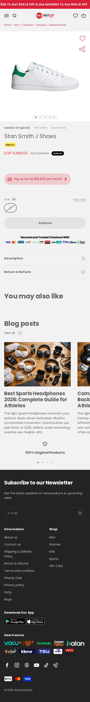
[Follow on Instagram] (17, 665)
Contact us (12, 544)
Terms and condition (19, 571)
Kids (52, 551)
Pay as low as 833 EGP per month (38, 179)
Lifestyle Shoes (57, 25)
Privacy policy (14, 585)
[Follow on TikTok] (46, 665)
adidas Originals (17, 128)
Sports (53, 559)
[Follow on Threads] (27, 665)
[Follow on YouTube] (36, 665)
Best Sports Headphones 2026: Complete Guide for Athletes (35, 399)
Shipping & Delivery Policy (18, 553)
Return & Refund (16, 563)
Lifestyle (41, 25)
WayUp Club (13, 578)
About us (10, 537)
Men (52, 537)
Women (55, 544)
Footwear (27, 25)
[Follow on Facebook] (7, 665)
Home (7, 25)
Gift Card (56, 566)
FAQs (8, 592)
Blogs (8, 599)
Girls (16, 25)
